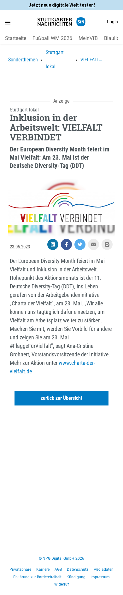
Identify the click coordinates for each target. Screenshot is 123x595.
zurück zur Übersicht (61, 398)
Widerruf (61, 584)
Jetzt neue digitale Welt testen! (61, 5)
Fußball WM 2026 (52, 38)
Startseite (15, 38)
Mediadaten (103, 569)
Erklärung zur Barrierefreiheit (37, 577)
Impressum (100, 577)
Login (112, 21)
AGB (58, 569)
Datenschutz (77, 569)
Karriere (43, 569)
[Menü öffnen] (7, 22)
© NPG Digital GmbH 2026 (61, 558)
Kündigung (76, 577)
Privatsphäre (20, 569)
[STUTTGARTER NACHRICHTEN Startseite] (61, 21)
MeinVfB (88, 38)
